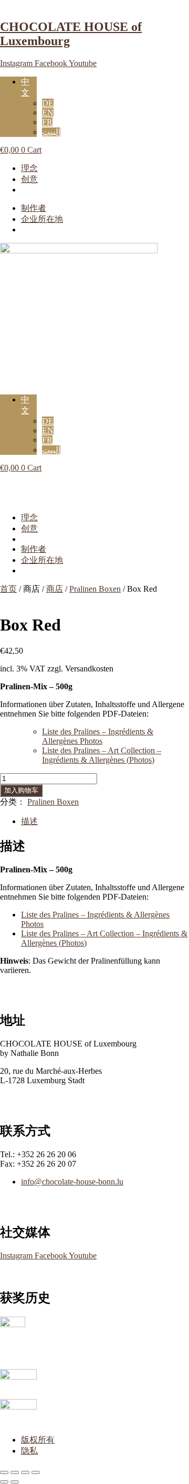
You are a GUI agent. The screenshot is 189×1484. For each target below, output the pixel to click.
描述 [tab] (29, 821)
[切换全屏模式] (14, 1472)
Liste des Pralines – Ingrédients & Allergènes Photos (97, 736)
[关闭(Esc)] (36, 1472)
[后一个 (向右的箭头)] (14, 1481)
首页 (8, 588)
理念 (29, 168)
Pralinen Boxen (95, 588)
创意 (29, 179)
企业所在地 (42, 219)
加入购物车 (21, 790)
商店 (54, 588)
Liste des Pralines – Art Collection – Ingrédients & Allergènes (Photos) (101, 755)
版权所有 (38, 1439)
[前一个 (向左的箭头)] (4, 1481)
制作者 (33, 208)
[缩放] (4, 1472)
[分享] (25, 1472)
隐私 (29, 1450)
